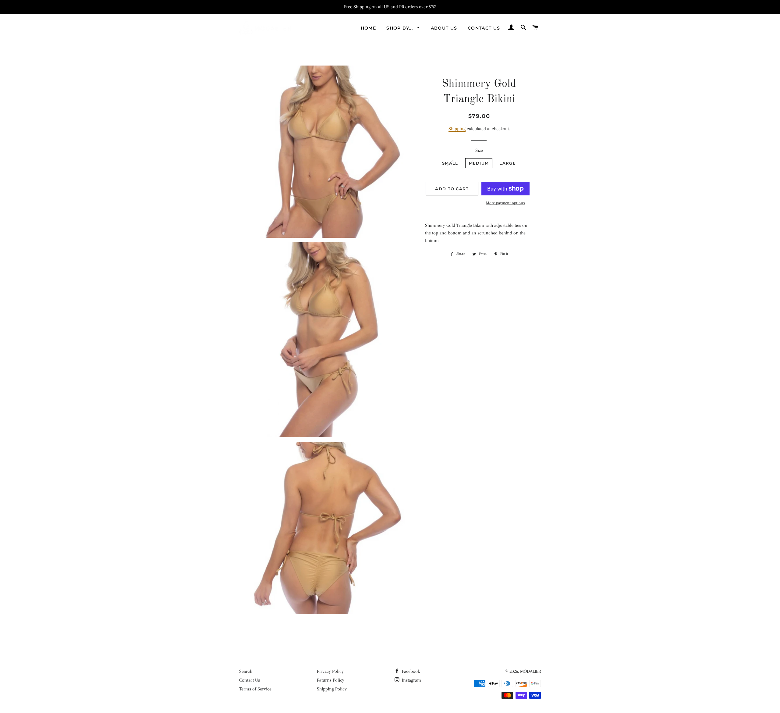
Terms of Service (255, 689)
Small (450, 163)
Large (507, 163)
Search (245, 671)
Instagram (411, 680)
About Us (444, 28)
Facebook (410, 671)
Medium (479, 163)
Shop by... (400, 28)
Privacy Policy (330, 671)
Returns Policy (330, 680)
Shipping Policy (332, 689)
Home (368, 28)
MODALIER (530, 671)
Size (479, 150)
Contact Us (484, 28)
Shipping (457, 128)
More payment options (505, 203)
